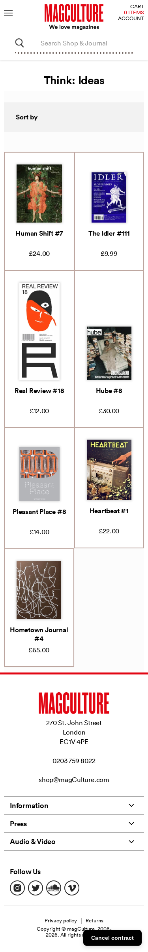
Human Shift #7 (39, 233)
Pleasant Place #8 (39, 511)
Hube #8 (109, 390)
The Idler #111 (109, 233)
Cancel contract (112, 938)
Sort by (27, 117)
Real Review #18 (39, 390)
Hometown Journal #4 (39, 634)
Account (131, 19)
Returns (94, 920)
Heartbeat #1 (109, 510)
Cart (137, 7)
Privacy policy (61, 920)
